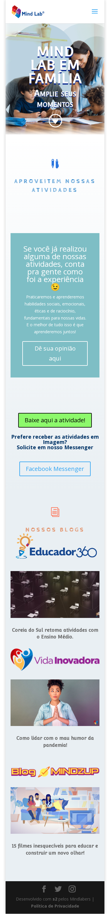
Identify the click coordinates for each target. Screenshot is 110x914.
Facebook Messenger (55, 469)
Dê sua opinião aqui (55, 353)
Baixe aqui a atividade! (55, 420)
